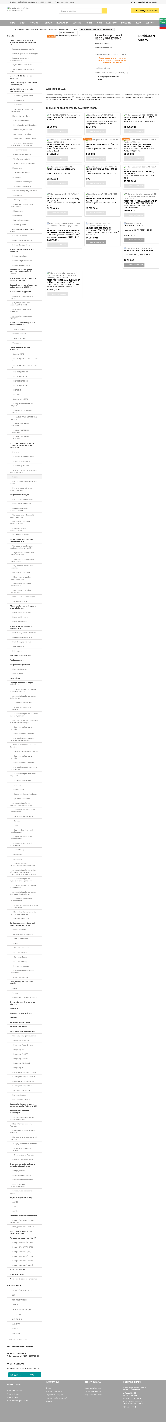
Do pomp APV (19, 1067)
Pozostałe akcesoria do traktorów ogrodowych (22, 739)
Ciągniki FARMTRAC (20, 399)
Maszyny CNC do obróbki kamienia (21, 77)
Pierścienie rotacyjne (21, 1099)
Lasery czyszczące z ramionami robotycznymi (24, 83)
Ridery (15, 477)
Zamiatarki (15, 1008)
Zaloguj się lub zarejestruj (147, 2)
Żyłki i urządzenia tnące (23, 816)
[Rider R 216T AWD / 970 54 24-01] (141, 248)
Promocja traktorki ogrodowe (23, 1279)
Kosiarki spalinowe (21, 465)
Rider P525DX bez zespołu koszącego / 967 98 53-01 (98, 229)
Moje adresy (12, 1397)
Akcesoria (16, 177)
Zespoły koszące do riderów (25, 751)
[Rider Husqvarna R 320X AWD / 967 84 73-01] (141, 168)
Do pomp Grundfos (21, 1040)
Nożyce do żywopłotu (22, 134)
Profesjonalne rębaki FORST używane (22, 250)
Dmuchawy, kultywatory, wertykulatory (21, 627)
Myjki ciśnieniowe (19, 669)
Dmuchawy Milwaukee (22, 129)
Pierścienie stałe (19, 1095)
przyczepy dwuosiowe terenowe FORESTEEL (21, 304)
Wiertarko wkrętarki (21, 159)
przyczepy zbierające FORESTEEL (20, 310)
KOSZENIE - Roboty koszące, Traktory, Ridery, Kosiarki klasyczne (22, 445)
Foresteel (126, 23)
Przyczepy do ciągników (20, 291)
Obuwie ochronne (21, 948)
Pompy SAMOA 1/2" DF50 (22, 1247)
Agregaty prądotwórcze (21, 1013)
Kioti (99, 23)
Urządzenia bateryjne (19, 494)
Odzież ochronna (20, 939)
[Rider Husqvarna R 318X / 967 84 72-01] (102, 167)
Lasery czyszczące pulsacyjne (25, 53)
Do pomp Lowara (20, 1058)
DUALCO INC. (16, 1319)
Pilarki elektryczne (20, 617)
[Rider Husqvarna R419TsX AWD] (102, 115)
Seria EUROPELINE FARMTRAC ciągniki (24, 418)
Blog (138, 23)
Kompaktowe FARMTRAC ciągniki (22, 404)
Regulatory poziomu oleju (21, 1197)
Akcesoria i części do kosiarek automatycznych (24, 715)
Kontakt (150, 23)
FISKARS (14, 1328)
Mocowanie (17, 168)
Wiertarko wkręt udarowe (24, 163)
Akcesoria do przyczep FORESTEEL (21, 317)
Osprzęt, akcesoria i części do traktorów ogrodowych (24, 721)
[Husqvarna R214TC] (141, 223)
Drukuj (100, 79)
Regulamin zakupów (54, 1395)
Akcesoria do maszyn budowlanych (21, 899)
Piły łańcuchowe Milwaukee (25, 125)
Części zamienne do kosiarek (21, 708)
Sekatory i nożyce (19, 601)
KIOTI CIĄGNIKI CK (20, 372)
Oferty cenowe (15, 1363)
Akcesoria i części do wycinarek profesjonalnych (21, 880)
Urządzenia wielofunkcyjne (23, 597)
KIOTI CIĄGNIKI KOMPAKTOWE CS (24, 359)
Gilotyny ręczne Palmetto (23, 1155)
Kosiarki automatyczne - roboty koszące (21, 489)
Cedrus (14, 1304)
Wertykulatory (18, 646)
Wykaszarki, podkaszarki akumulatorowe (22, 553)
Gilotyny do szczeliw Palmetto (24, 1144)
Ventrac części (18, 343)
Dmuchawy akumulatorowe (24, 633)
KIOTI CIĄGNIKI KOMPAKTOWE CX (24, 366)
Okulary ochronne (21, 200)
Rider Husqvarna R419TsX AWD (101, 117)
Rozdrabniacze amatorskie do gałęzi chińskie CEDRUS (23, 286)
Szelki (15, 825)
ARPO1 (15, 1202)
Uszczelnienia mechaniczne (22, 1031)
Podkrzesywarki (17, 660)
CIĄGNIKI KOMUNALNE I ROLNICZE (20, 348)
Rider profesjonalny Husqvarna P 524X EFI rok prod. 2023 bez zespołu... (63, 282)
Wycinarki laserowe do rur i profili (22, 70)
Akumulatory (18, 100)
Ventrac (77, 23)
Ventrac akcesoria (20, 338)
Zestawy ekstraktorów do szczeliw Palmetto (22, 1118)
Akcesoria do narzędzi (22, 181)
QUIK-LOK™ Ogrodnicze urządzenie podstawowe (22, 144)
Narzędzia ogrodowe (21, 116)
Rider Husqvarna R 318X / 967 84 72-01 (101, 170)
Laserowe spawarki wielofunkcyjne (19, 59)
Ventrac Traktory (19, 329)
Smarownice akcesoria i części (21, 1192)
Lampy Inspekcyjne (21, 220)
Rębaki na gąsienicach (22, 240)
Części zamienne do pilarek (25, 794)
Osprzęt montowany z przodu (21, 728)
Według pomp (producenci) (24, 1036)
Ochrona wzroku (20, 952)
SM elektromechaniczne (22, 1179)
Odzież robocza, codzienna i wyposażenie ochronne (22, 924)
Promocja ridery (17, 1274)
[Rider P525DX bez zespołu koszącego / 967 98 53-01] (102, 224)
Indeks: (98, 43)
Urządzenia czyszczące (20, 664)
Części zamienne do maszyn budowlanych (24, 906)
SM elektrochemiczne (21, 1175)
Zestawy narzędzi (19, 150)
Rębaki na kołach (19, 236)
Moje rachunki (13, 1394)
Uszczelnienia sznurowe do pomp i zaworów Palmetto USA (23, 1105)
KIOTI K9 (16, 394)
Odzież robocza (19, 929)
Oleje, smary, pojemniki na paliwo (21, 982)
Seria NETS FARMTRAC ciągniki (21, 411)
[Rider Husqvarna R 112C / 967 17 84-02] (141, 115)
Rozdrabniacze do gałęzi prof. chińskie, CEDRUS (23, 279)
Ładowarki (17, 105)
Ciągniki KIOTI (18, 354)
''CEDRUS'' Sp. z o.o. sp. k (21, 1290)
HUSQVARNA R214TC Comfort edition (61, 118)
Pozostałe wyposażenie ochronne (22, 971)
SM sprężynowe (19, 1170)
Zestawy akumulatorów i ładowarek (22, 110)
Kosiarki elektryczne (21, 461)
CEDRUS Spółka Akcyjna (21, 1309)
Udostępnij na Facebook (108, 76)
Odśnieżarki (15, 678)
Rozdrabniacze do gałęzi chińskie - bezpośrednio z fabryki (21, 271)
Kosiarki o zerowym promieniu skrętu (24, 482)
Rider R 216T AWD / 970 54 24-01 (139, 250)
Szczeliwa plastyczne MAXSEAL (23, 1215)
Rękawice (17, 195)
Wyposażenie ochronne (22, 934)
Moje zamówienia (14, 1390)
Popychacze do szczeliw (22, 1159)
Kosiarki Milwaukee (21, 120)
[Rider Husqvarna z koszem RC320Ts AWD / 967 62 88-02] (141, 141)
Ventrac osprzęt (19, 334)
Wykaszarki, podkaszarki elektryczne (22, 560)
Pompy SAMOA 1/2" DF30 (22, 1242)
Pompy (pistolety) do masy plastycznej (22, 1221)
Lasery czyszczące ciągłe (23, 49)
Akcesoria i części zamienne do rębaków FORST (23, 690)
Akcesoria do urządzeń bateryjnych (21, 844)
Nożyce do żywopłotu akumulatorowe (20, 522)
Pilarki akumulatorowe (21, 504)
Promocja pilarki (17, 1270)
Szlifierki (14, 1017)
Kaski (15, 943)
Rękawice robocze (21, 966)
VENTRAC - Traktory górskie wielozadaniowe (22, 323)
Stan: (97, 48)
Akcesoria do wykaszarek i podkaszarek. (23, 810)
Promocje (35, 23)
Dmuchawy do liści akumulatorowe (19, 509)
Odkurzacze (17, 673)
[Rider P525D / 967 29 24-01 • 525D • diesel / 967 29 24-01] (64, 141)
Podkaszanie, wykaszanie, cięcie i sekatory (21, 540)
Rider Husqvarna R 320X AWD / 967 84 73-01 (139, 172)
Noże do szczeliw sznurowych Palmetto (23, 1138)
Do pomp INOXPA (20, 1054)
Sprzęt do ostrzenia (21, 798)
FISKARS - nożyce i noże (20, 655)
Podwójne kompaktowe (22, 1086)
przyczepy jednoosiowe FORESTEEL (21, 297)
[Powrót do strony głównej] (9, 29)
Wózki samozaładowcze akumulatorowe (21, 1232)
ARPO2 (15, 1206)
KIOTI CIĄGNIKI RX (20, 381)
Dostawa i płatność (93, 1388)
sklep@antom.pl (68, 2)
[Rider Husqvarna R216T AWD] (64, 167)
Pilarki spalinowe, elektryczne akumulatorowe (23, 607)
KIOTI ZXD (17, 390)
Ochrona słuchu (20, 957)
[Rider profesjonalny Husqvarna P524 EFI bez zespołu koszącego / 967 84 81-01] (64, 225)
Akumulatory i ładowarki (22, 96)
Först (89, 23)
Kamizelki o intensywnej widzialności (22, 205)
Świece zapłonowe (20, 918)
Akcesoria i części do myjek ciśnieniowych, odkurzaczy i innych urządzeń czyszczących (23, 872)
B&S (13, 1295)
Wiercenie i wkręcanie (21, 154)
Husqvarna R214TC (133, 225)
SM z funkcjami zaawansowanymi (17, 1185)
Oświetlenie (17, 215)
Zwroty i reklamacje (93, 1391)
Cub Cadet (16, 1314)
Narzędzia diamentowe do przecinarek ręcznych (23, 913)
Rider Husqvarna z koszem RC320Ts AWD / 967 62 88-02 (138, 145)
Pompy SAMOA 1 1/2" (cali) (23, 1256)
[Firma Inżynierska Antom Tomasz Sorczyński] (31, 13)
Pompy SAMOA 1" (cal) (21, 1251)
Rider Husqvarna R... (17, 1353)
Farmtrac (111, 23)
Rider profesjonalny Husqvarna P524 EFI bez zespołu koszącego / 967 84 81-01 (63, 232)
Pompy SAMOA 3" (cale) (22, 1265)
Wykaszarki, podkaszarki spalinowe (22, 567)
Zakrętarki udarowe (21, 172)
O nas (12, 23)
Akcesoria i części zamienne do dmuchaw (23, 886)
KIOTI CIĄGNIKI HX (20, 385)
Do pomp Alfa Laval (21, 1063)
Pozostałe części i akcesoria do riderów (24, 768)
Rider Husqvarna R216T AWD (61, 169)
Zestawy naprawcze (21, 1090)
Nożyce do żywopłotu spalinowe (21, 591)
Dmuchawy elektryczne (22, 637)
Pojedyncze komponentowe (24, 1072)
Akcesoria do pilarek (22, 186)
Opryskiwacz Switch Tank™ (24, 138)
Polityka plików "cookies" (56, 1398)
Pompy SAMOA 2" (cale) (22, 1260)
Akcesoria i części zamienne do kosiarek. (23, 697)
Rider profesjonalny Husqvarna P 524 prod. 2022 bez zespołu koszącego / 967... (140, 203)
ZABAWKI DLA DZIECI (18, 1027)
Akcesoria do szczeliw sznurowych (19, 1111)
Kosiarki (15, 452)
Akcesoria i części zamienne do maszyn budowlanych (23, 893)
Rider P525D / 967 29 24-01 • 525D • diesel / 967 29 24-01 (63, 145)
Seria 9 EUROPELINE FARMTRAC (20, 438)
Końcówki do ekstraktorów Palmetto (22, 1131)
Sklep (22, 23)
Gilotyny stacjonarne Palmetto (21, 1149)
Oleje (14, 988)
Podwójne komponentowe (23, 1077)
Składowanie (17, 211)
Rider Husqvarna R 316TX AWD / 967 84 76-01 (101, 199)
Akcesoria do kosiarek (22, 702)
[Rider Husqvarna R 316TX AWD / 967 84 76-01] (102, 195)
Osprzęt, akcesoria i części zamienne (21, 684)
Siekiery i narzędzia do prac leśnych (22, 1003)
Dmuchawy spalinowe (21, 642)
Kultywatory (17, 651)
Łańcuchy (17, 785)
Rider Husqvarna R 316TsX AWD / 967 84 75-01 (63, 199)
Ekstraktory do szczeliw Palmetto (21, 1125)
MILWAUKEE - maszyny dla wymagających (21, 90)
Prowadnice (18, 789)
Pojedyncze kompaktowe (23, 1081)
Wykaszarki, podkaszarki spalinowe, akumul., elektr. (21, 547)
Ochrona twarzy (20, 961)
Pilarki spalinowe (19, 621)
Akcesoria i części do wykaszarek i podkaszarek (21, 804)
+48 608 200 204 (44, 2)
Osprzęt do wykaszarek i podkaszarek (22, 831)
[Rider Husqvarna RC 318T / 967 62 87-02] (102, 141)
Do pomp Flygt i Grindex (23, 1045)
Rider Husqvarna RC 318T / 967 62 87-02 (102, 145)
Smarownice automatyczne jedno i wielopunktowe (22, 1165)
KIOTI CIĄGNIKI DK (20, 376)
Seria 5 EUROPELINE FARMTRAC (20, 424)
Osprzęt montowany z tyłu (24, 733)
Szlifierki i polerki (19, 224)
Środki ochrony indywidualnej (24, 191)
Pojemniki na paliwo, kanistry (24, 997)
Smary (15, 993)
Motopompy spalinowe (20, 1022)
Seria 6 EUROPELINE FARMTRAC (20, 431)
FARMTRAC (15, 1324)
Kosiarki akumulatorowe (23, 456)
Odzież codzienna (20, 977)
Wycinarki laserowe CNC (22, 64)
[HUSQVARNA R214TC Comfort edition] (64, 115)
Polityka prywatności (54, 1391)
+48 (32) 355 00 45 (24, 2)
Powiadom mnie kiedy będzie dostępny (111, 72)
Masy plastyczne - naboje (23, 1227)
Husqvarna (62, 23)
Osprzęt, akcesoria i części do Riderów (24, 746)
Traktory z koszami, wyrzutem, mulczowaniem (24, 471)
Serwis (48, 23)
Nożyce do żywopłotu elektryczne (21, 584)
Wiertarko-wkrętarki (20, 535)
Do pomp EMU (19, 1049)
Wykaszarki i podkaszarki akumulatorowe (22, 516)
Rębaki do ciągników (21, 245)
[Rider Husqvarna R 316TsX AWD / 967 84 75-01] (64, 195)
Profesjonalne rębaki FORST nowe (22, 230)
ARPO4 (15, 1211)
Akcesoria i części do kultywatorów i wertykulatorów (22, 864)
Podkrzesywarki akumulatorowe (18, 529)
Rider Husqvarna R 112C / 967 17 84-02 (139, 118)
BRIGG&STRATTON (19, 1300)
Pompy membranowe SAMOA (23, 1238)
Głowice (16, 821)
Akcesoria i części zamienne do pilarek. (23, 775)
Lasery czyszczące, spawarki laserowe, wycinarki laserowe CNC (23, 42)
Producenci (14, 1285)
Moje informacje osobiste (18, 1401)
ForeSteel (15, 1333)
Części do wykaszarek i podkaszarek (22, 837)
